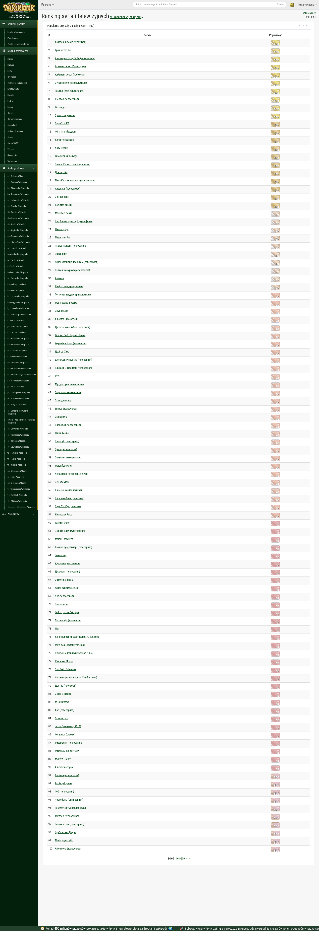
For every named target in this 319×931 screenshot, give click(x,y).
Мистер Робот (63, 759)
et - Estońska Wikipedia (17, 248)
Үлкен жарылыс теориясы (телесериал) (76, 262)
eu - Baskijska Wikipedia (17, 254)
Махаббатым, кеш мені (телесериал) (75, 180)
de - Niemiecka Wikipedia (18, 218)
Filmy (9, 71)
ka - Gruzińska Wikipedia (18, 332)
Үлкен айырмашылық (66, 587)
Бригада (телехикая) (66, 449)
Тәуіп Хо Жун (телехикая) (68, 506)
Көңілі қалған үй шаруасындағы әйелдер (77, 636)
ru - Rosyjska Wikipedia (17, 404)
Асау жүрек (61, 147)
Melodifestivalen (63, 465)
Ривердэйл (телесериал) (68, 742)
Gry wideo (11, 77)
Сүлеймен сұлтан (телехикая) (71, 82)
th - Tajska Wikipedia (16, 459)
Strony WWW (12, 143)
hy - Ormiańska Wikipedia (18, 308)
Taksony (10, 149)
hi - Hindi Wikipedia (15, 290)
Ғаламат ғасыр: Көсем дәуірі (70, 66)
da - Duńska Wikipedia (16, 212)
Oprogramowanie (14, 119)
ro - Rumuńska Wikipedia (18, 398)
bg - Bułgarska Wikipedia (18, 194)
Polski (48, 4)
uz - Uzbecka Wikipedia (17, 483)
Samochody (12, 125)
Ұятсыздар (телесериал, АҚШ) (71, 473)
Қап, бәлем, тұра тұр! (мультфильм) (74, 221)
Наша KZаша (62, 433)
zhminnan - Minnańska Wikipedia (21, 507)
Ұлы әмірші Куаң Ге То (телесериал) (75, 58)
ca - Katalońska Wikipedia (18, 200)
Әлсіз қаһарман (63, 783)
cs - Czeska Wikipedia (16, 206)
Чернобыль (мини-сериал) (69, 799)
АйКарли (59, 278)
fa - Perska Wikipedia (16, 260)
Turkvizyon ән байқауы (67, 612)
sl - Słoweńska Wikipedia (18, 435)
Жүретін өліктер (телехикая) (70, 343)
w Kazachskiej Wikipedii (125, 17)
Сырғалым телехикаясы (68, 392)
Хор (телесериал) (64, 710)
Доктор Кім (61, 172)
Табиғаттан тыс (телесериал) (71, 807)
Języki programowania (17, 83)
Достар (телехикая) (65, 685)
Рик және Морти (64, 661)
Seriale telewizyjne (15, 131)
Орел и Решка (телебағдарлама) (72, 164)
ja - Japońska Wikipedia (17, 326)
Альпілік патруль (64, 767)
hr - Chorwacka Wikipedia (18, 296)
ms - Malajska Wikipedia (17, 362)
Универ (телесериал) (66, 408)
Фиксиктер (60, 555)
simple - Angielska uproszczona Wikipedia (21, 421)
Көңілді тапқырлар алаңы (69, 286)
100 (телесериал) (64, 791)
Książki (10, 95)
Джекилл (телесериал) (67, 571)
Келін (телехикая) (64, 139)
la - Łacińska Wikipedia (17, 350)
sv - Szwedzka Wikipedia (18, 447)
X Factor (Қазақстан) (66, 319)
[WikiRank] (19, 7)
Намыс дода (61, 229)
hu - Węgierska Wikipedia (18, 302)
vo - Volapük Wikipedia (17, 495)
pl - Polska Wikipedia (16, 386)
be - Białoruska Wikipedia (18, 188)
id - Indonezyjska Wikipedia (19, 314)
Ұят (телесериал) (64, 596)
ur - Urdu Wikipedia (15, 477)
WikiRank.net (309, 13)
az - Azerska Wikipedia (17, 182)
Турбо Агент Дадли (65, 832)
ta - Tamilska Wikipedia (17, 453)
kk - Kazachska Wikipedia (18, 338)
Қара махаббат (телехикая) (69, 498)
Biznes (10, 59)
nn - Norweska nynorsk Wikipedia (21, 374)
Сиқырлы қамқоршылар (68, 457)
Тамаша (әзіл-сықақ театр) (69, 90)
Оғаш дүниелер (63, 400)
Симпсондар (61, 310)
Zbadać (280, 4)
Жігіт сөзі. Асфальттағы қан (70, 644)
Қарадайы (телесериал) (68, 425)
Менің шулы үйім (64, 840)
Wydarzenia (12, 161)
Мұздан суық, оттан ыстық (69, 384)
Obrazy (10, 113)
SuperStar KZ (62, 123)
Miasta (10, 107)
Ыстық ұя (60, 107)
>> (188, 858)
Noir (57, 628)
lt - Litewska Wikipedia (17, 356)
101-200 (180, 858)
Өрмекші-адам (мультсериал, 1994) (74, 653)
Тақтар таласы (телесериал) (70, 245)
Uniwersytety (12, 155)
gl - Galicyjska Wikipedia (17, 278)
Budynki (10, 65)
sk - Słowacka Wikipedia (17, 429)
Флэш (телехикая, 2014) (68, 726)
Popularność (12, 38)
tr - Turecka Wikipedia (16, 465)
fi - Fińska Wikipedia (15, 266)
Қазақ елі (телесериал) (67, 188)
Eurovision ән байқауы (66, 156)
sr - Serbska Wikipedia (17, 441)
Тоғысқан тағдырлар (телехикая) (73, 294)
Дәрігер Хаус (62, 351)
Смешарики (61, 416)
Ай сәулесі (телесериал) (68, 848)
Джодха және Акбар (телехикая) (72, 327)
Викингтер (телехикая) (67, 775)
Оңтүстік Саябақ (64, 579)
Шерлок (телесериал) (67, 99)
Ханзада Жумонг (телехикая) (70, 42)
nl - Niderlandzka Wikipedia (19, 368)
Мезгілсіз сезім (63, 213)
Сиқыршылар (62, 604)
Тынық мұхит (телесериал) (69, 824)
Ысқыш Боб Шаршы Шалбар (70, 335)
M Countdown (62, 702)
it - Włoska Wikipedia (16, 320)
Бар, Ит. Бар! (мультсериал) (70, 530)
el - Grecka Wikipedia (16, 224)
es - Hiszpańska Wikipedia (18, 242)
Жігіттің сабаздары (65, 131)
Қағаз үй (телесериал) (67, 441)
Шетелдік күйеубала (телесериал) (73, 359)
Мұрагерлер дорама (66, 302)
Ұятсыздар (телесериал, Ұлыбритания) (76, 677)
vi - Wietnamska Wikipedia (18, 489)
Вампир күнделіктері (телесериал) (73, 547)
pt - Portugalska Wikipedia (18, 392)
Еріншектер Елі (63, 50)
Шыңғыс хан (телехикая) (68, 490)
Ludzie (10, 101)
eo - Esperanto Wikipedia (18, 236)
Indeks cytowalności (16, 32)
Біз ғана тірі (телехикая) (68, 620)
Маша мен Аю (62, 237)
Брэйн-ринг (61, 253)
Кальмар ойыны (63, 205)
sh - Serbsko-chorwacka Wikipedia (17, 412)
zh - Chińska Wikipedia (17, 501)
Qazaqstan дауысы (65, 115)
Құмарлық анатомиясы (67, 563)
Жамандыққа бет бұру (67, 750)
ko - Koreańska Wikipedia (18, 344)
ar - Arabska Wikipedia (17, 176)
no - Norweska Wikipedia (18, 380)
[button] (300, 25)
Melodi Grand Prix (64, 539)
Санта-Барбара (63, 693)
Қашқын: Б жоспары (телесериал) (73, 367)
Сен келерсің (62, 196)
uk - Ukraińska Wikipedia (18, 471)
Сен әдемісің (62, 482)
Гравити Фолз (62, 522)
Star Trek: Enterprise (65, 669)
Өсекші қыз (61, 718)
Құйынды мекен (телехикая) (70, 74)
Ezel (57, 376)
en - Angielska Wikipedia (17, 230)
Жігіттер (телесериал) (67, 816)
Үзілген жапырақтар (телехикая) (72, 270)
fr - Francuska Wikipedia (17, 272)
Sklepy (10, 137)
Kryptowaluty (13, 89)
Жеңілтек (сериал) (65, 734)
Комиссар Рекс (63, 514)
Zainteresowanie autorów (18, 44)
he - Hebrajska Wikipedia (18, 284)
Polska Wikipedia (305, 4)
